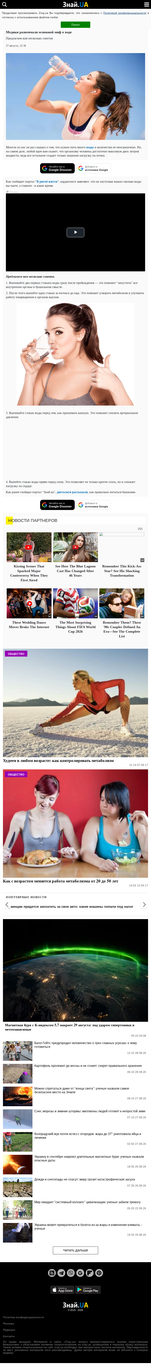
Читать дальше (75, 1250)
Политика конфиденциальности (23, 1317)
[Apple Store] (62, 1289)
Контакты (9, 1336)
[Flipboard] (90, 1273)
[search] (4, 4)
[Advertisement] (75, 449)
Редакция (9, 1329)
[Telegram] (61, 1273)
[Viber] (71, 1273)
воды (90, 147)
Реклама (8, 1323)
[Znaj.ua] (75, 4)
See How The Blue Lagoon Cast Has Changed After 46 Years (75, 570)
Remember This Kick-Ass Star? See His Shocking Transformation (121, 570)
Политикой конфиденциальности (124, 12)
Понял (75, 24)
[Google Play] (88, 1289)
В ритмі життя (47, 181)
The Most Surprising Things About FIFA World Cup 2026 (75, 627)
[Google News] (80, 1273)
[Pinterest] (99, 1273)
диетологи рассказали (72, 492)
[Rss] (52, 1273)
